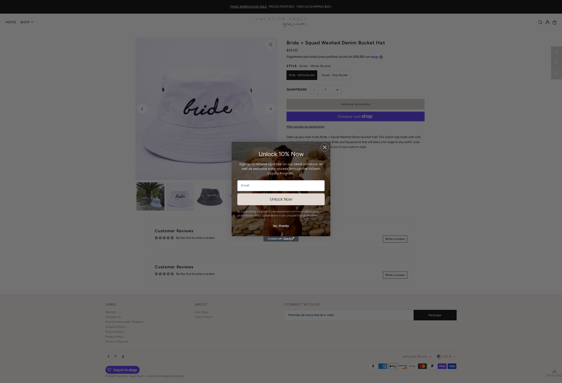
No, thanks (281, 226)
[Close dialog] (325, 147)
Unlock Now (281, 199)
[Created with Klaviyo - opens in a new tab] (281, 238)
